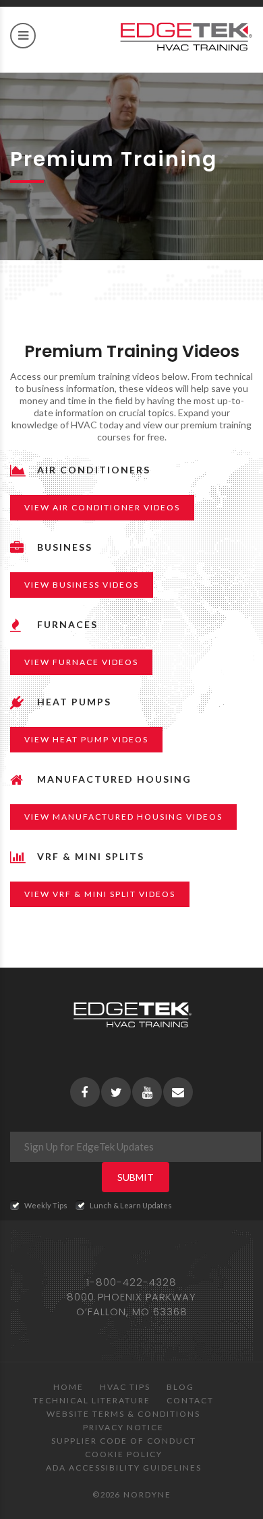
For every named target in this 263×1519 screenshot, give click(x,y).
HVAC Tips (125, 1387)
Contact (190, 1400)
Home (68, 1387)
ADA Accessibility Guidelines (124, 1468)
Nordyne (147, 1494)
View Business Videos (81, 585)
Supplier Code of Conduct (123, 1441)
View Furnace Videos (81, 662)
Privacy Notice (123, 1427)
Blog (180, 1387)
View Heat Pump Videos (86, 739)
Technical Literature (91, 1400)
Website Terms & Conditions (123, 1414)
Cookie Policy (124, 1454)
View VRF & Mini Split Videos (99, 894)
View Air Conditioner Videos (102, 507)
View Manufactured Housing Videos (123, 817)
